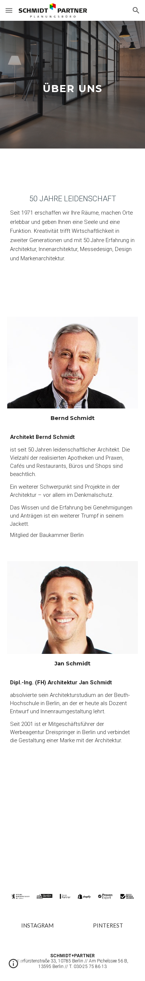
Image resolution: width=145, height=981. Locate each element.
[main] (72, 84)
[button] (9, 10)
